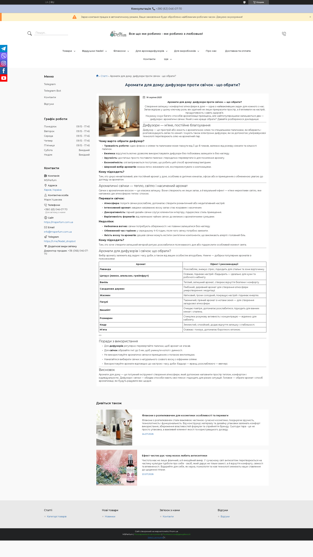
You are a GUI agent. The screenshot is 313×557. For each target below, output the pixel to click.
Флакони (119, 50)
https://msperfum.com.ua (58, 222)
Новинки (110, 516)
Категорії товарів (57, 516)
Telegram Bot (52, 90)
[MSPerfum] (118, 34)
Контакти (149, 59)
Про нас (211, 50)
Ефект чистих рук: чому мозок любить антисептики (174, 455)
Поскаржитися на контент (147, 534)
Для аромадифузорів (150, 50)
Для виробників (185, 50)
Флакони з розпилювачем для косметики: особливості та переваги (185, 415)
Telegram (50, 84)
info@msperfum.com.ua (58, 231)
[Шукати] (29, 34)
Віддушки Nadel (93, 50)
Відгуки (49, 103)
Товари (67, 50)
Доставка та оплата (238, 50)
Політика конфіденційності (176, 534)
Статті (104, 76)
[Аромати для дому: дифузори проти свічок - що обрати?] (119, 116)
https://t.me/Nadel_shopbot (60, 241)
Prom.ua (174, 531)
